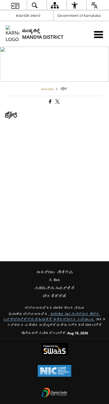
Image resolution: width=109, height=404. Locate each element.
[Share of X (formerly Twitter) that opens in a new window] (57, 101)
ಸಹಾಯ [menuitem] (54, 280)
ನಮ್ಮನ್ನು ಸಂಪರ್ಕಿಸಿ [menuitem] (54, 288)
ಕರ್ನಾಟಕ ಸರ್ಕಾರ (28, 15)
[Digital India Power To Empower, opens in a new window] (54, 393)
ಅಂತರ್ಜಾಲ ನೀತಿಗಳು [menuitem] (54, 272)
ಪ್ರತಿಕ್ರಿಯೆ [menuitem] (54, 296)
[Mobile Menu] (98, 34)
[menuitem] (15, 5)
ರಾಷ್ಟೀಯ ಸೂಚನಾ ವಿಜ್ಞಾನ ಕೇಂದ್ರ (74, 314)
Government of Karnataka (79, 15)
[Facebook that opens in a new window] (50, 101)
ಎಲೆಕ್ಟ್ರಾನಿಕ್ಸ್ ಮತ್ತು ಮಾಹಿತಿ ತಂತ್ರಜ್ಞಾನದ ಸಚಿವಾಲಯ (48, 319)
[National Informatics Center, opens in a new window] (54, 371)
